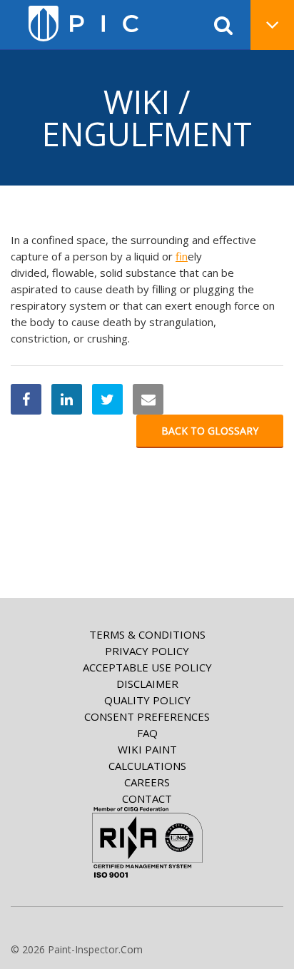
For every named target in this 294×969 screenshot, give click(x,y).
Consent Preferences (147, 716)
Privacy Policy (147, 651)
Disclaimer (147, 683)
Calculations (147, 766)
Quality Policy (147, 700)
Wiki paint (147, 749)
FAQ (147, 733)
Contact (147, 798)
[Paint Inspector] (83, 23)
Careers (147, 782)
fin (182, 256)
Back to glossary (209, 430)
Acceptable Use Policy (147, 667)
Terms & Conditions (147, 634)
